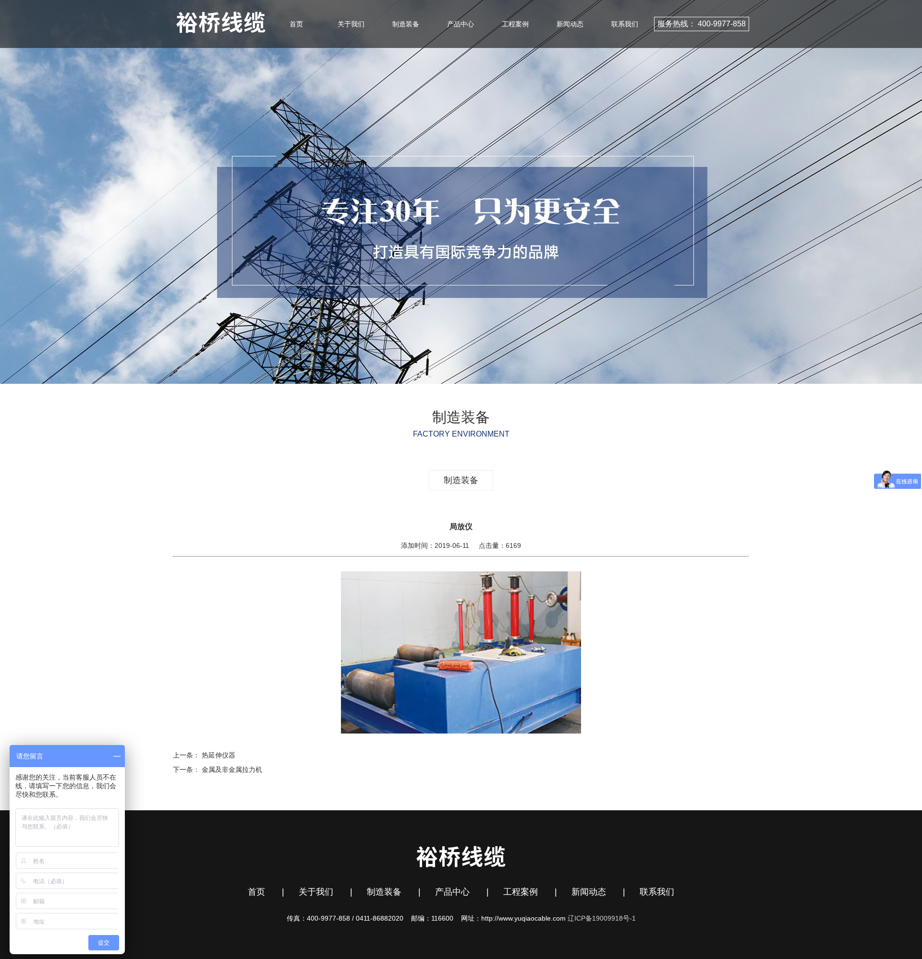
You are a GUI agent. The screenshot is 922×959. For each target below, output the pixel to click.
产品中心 (460, 24)
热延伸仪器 (218, 755)
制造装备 (405, 24)
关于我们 (351, 24)
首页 (296, 24)
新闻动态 (570, 24)
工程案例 (515, 24)
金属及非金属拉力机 (232, 769)
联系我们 (624, 24)
